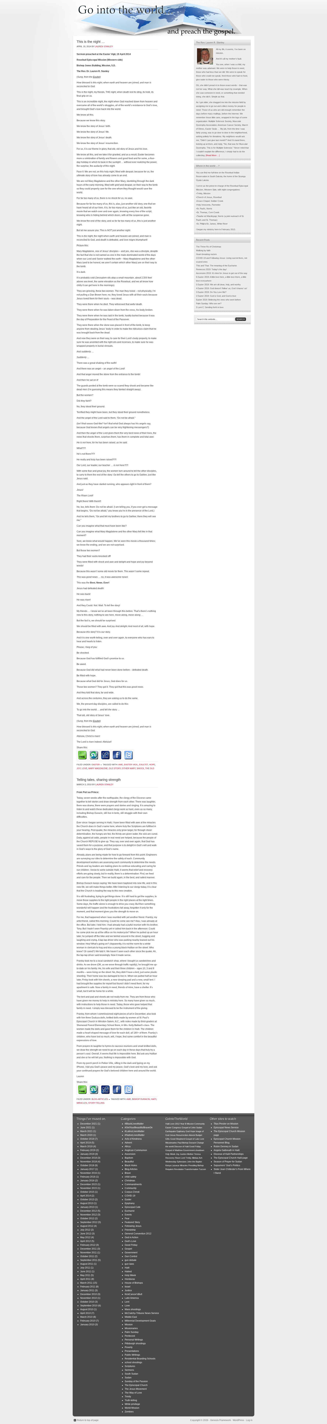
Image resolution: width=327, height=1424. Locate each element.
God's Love (130, 1241)
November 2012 (88, 1214)
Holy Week (130, 1275)
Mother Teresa (194, 1154)
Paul (179, 1143)
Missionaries (131, 1328)
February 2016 (87, 1176)
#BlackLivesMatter (134, 1123)
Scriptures (130, 1366)
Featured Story (132, 1222)
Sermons (129, 1370)
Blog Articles (100, 1099)
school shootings (133, 1362)
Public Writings (132, 1355)
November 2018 (88, 1161)
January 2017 (87, 1169)
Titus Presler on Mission (226, 1123)
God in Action (131, 1237)
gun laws (129, 1264)
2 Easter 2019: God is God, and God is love (216, 296)
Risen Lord (180, 1158)
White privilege (132, 1404)
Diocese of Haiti (181, 1146)
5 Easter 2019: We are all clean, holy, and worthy (218, 284)
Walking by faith (203, 250)
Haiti (153, 1099)
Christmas (130, 1180)
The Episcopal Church (136, 1385)
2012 (177, 1124)
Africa (128, 1146)
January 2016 (87, 1180)
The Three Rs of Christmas (208, 247)
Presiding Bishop (196, 1165)
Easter (96, 764)
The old (149, 768)
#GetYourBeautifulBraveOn (139, 1127)
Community (130, 1188)
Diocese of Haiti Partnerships (229, 1154)
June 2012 (85, 1233)
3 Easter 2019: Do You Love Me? (211, 292)
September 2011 (88, 1260)
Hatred (128, 1271)
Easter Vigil (131, 764)
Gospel (128, 1248)
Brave (128, 1173)
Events (128, 1214)
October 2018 (87, 1165)
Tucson (202, 1169)
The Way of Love (133, 1392)
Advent (128, 1142)
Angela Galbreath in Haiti (227, 1150)
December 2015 (88, 1184)
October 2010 (87, 1301)
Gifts (167, 1139)
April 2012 (85, 1241)
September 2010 (88, 1305)
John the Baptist (194, 1161)
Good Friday (131, 1245)
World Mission (132, 1408)
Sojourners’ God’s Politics (227, 1165)
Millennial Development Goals (140, 1320)
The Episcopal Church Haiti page (231, 1158)
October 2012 (87, 1218)
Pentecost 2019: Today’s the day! (211, 269)
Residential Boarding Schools (140, 1358)
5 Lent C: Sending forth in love (209, 307)
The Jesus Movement (136, 1389)
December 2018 (88, 1158)
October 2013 (87, 1199)
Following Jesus (133, 1226)
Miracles (82, 1103)
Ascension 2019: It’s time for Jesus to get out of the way (221, 273)
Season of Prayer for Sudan (228, 1161)
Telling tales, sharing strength (99, 780)
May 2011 (85, 1275)
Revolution (179, 1169)
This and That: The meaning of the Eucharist (216, 265)
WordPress (238, 1420)
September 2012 (88, 1222)
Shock (140, 768)
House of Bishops (134, 1283)
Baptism (129, 1158)
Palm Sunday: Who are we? (208, 303)
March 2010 (86, 1317)
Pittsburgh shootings (135, 1343)
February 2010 (87, 1320)
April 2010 (85, 1313)
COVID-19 (130, 1195)
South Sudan (131, 1373)
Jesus (173, 1135)
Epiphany (130, 1203)
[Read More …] (213, 155)
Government (131, 1252)
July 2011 (85, 1267)
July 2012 (85, 1230)
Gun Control (131, 1256)
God (188, 1131)
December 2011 (88, 1248)
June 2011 (85, 1271)
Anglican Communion (136, 1150)
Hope (152, 764)
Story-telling (96, 1103)
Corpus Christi (132, 1192)
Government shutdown (193, 1150)
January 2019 (87, 1154)
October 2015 (87, 1192)
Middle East (131, 1317)
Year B (183, 1124)
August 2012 (86, 1226)
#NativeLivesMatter (135, 1135)
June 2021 (85, 1127)
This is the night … (91, 42)
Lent (127, 1301)
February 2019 (87, 1150)
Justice (128, 1290)
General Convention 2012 (138, 1233)
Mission (129, 1324)
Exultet (143, 764)
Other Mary (128, 768)
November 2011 (88, 1252)
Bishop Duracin (141, 1099)
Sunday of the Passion (136, 1381)
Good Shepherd (177, 1139)
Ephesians (182, 1161)
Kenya (168, 1165)
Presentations (132, 1351)
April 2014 (85, 1195)
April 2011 (85, 1279)
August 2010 (86, 1309)
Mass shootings (133, 1309)
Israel (127, 1286)
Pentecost (130, 1336)
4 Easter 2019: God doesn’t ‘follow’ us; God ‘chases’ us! (221, 288)
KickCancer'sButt (133, 1294)
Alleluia (195, 1158)
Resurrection (182, 1135)
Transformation (191, 1169)
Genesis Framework (220, 1420)
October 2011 (87, 1256)
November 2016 (88, 1173)
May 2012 (85, 1237)
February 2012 (87, 1245)
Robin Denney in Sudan (226, 1146)
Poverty (128, 1347)
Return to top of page (88, 1420)
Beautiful (129, 1161)
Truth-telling (131, 1400)
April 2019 (85, 1142)
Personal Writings (134, 1339)
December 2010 (88, 1294)
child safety (130, 1176)
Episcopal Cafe (132, 1207)
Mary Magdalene (98, 768)
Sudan (128, 1377)
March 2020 (86, 1135)
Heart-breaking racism (206, 254)
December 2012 (88, 1211)
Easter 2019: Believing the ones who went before (218, 300)
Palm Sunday (132, 1332)
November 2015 (88, 1188)
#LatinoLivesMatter (134, 1131)
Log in (249, 1420)
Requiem (169, 1169)
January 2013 (87, 1207)
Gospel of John (189, 1127)
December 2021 (88, 1123)
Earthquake (170, 1131)
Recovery (169, 1158)
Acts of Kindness (133, 1139)
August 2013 (86, 1203)
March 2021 (86, 1131)
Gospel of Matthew (174, 1150)
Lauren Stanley (104, 46)
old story (115, 768)
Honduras (130, 1279)
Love (84, 768)
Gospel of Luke (192, 1139)
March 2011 (86, 1283)
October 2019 (87, 1139)
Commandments (133, 1184)
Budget (199, 1135)
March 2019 (86, 1146)
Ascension (130, 1154)
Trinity (128, 1396)
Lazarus (175, 1165)
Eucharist (129, 1211)
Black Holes (131, 1165)
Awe (120, 764)
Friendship (130, 1230)
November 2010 (88, 1298)
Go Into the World (163, 18)
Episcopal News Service (226, 1127)
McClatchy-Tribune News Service (142, 1313)
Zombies (129, 1411)
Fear (127, 1218)
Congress (176, 1127)
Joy (79, 768)
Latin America (132, 1298)
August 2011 (86, 1264)
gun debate (130, 1260)
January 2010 (87, 1324)
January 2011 (87, 1290)
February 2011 (87, 1286)
